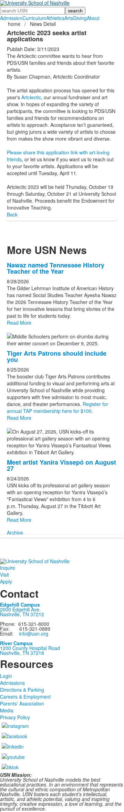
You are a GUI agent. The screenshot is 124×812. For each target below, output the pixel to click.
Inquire (7, 567)
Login (6, 675)
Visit (4, 574)
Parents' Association (22, 703)
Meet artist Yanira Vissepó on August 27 (61, 465)
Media (6, 710)
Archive (15, 532)
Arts (68, 17)
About (93, 17)
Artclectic (31, 97)
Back (12, 214)
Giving (80, 17)
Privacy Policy (15, 717)
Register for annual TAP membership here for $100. (57, 407)
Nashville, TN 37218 (22, 652)
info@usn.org (33, 633)
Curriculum (34, 17)
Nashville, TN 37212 (22, 614)
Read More (19, 322)
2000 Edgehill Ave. (20, 609)
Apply (6, 581)
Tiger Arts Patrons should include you (56, 356)
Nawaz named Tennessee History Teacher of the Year (55, 268)
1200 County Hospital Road (30, 647)
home (15, 23)
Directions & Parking (22, 689)
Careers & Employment (25, 696)
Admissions (12, 682)
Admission (11, 17)
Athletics (55, 17)
